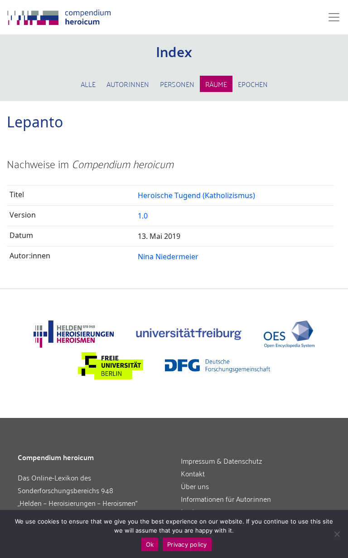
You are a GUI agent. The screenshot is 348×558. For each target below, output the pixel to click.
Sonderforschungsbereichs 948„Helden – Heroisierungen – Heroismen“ (77, 496)
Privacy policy (187, 544)
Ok (150, 544)
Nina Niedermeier (168, 257)
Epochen (253, 84)
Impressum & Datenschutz (221, 460)
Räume (216, 84)
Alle (88, 84)
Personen (177, 84)
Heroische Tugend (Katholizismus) (196, 195)
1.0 (143, 216)
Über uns (195, 486)
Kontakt (193, 473)
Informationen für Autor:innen (226, 498)
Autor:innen (127, 84)
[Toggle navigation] (331, 17)
